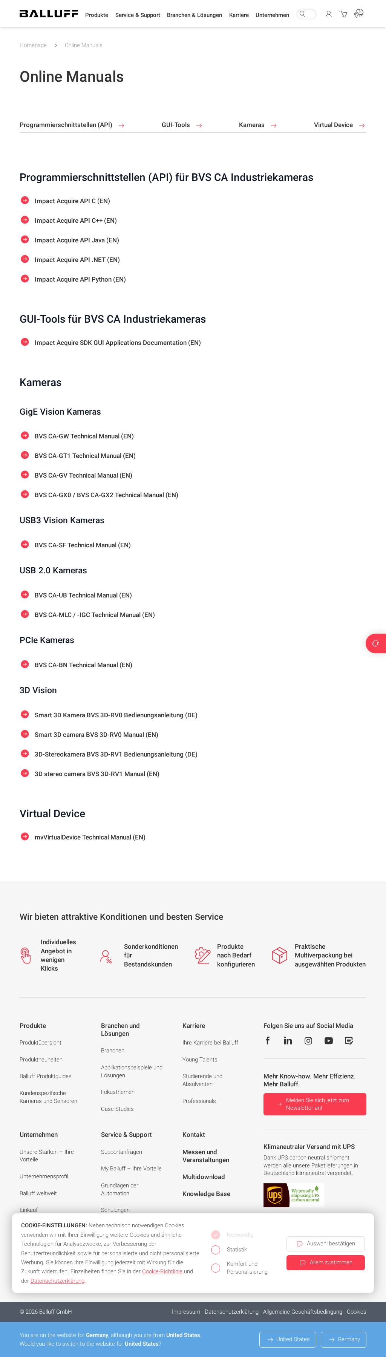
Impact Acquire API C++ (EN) (75, 220)
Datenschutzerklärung (232, 1311)
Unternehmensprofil (44, 1176)
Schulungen (115, 1210)
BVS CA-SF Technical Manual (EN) (82, 545)
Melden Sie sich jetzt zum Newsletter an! (317, 1104)
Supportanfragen (121, 1152)
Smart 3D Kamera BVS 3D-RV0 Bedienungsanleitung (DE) (115, 714)
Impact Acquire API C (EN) (71, 200)
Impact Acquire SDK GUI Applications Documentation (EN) (117, 342)
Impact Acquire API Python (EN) (79, 279)
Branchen (112, 1050)
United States (293, 1339)
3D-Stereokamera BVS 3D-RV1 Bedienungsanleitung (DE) (115, 754)
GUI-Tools (176, 125)
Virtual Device (334, 125)
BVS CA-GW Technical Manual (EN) (83, 436)
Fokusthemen (118, 1092)
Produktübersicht (40, 1042)
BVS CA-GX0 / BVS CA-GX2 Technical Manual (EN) (105, 495)
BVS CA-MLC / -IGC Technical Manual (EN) (94, 615)
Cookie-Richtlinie (162, 1271)
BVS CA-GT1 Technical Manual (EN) (84, 455)
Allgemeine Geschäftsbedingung (302, 1311)
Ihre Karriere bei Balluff (210, 1042)
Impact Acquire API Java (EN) (76, 240)
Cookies (356, 1311)
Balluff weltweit (38, 1193)
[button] (96, 15)
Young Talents (200, 1059)
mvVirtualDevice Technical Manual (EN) (89, 837)
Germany (349, 1339)
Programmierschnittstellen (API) (67, 125)
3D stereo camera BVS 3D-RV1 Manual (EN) (96, 773)
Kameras (252, 125)
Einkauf (29, 1210)
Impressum (186, 1311)
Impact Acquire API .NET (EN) (76, 259)
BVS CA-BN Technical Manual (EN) (82, 665)
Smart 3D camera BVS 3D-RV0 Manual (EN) (95, 734)
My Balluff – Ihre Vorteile (131, 1168)
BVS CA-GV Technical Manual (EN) (82, 475)
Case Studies (117, 1109)
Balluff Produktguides (46, 1076)
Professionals (199, 1101)
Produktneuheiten (41, 1059)
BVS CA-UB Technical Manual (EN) (82, 595)
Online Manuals (84, 45)
